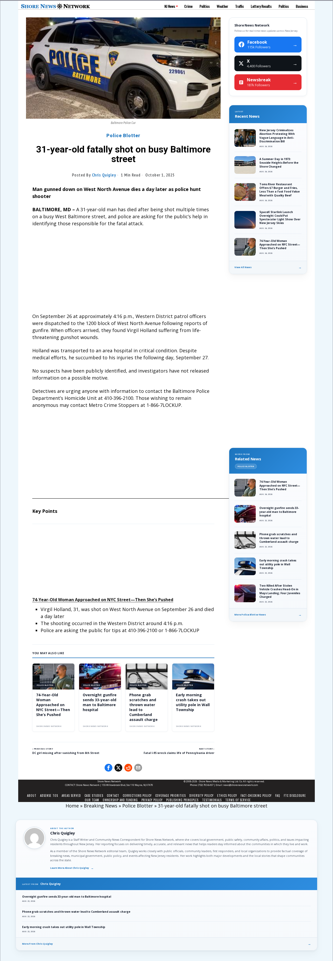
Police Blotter (123, 135)
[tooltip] (108, 768)
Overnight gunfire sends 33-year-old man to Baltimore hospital (100, 702)
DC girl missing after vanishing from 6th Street (65, 753)
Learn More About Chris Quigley (72, 868)
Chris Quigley (104, 174)
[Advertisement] (123, 270)
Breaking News (100, 806)
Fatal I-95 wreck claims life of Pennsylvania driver (179, 753)
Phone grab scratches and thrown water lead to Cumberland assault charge (143, 707)
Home (72, 806)
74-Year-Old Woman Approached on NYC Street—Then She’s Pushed (102, 599)
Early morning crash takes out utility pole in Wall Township (193, 702)
